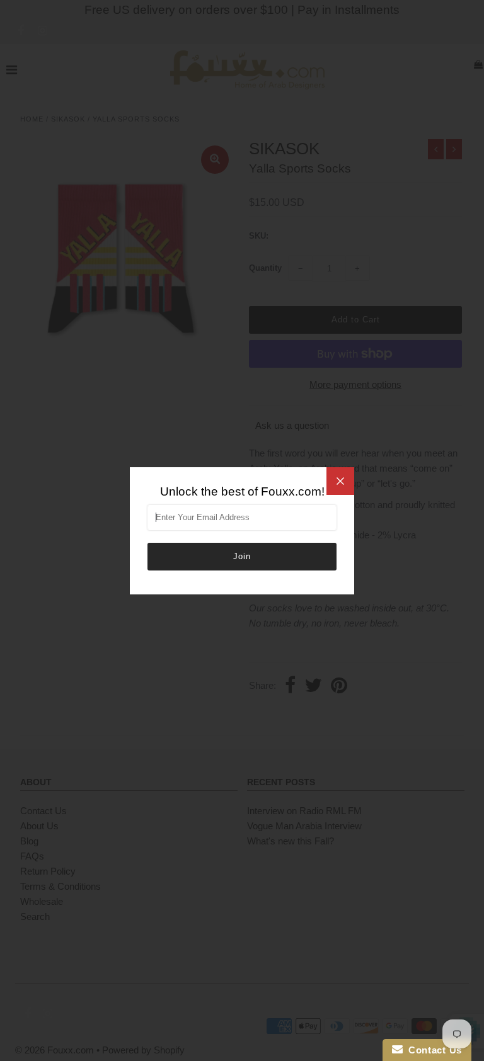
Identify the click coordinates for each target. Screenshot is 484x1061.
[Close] (340, 481)
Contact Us (432, 1050)
